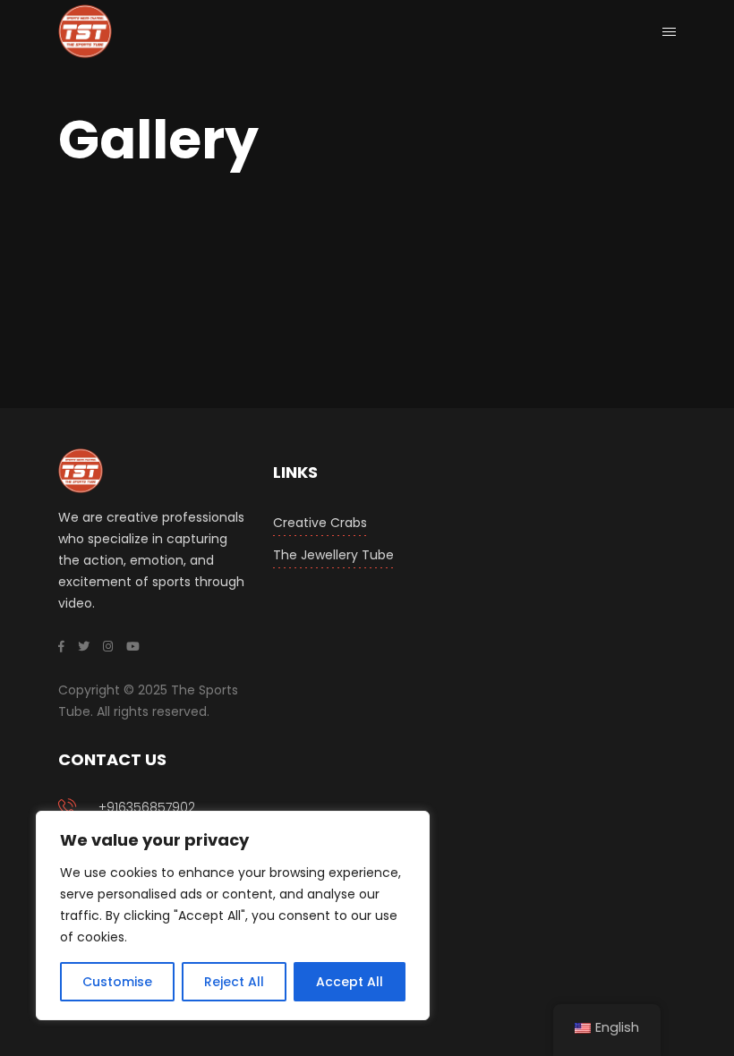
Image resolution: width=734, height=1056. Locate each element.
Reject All (234, 982)
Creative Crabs (320, 523)
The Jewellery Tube (333, 555)
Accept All (349, 982)
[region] (233, 915)
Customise (117, 982)
